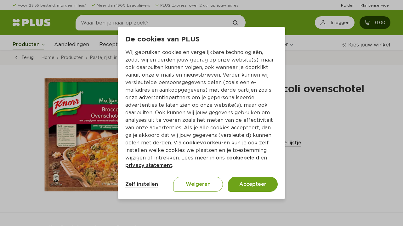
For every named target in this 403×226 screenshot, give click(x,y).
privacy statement (148, 165)
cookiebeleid (242, 158)
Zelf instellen (141, 184)
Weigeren (198, 184)
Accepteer (252, 184)
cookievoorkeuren (207, 143)
